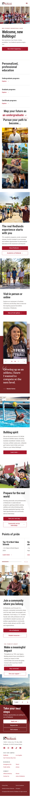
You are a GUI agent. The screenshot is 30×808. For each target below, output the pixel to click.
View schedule (14, 54)
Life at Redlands (14, 630)
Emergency (18, 788)
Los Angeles (19, 755)
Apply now (14, 721)
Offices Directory (7, 773)
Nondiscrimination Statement (8, 788)
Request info (14, 725)
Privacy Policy (5, 785)
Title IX (17, 764)
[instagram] (8, 748)
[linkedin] (12, 748)
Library (17, 767)
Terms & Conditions (20, 785)
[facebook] (4, 748)
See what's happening (14, 49)
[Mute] (11, 361)
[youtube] (20, 748)
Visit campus (14, 729)
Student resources (14, 635)
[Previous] (6, 361)
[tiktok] (16, 748)
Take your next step (14, 518)
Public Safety (6, 767)
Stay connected (14, 668)
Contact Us (6, 776)
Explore (4, 81)
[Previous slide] (25, 562)
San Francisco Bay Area (9, 758)
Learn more (14, 452)
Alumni (17, 773)
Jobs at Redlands (20, 776)
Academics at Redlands (14, 253)
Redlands (5, 755)
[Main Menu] (27, 3)
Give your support (14, 674)
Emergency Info (7, 764)
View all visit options (14, 313)
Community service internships (14, 524)
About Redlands (14, 248)
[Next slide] (27, 562)
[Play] (15, 361)
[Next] (24, 361)
